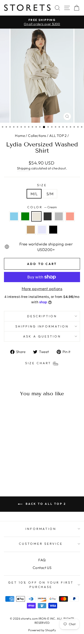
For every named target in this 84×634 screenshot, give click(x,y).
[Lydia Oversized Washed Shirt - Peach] (10, 469)
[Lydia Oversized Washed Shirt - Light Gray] (29, 464)
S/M (49, 193)
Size (42, 185)
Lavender (42, 229)
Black (53, 229)
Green (25, 216)
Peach (70, 216)
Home (20, 135)
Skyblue (14, 216)
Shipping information (42, 326)
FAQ (42, 560)
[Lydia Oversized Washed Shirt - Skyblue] (7, 464)
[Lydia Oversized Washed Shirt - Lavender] (21, 469)
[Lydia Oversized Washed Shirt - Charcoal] (23, 464)
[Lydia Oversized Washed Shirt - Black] (26, 469)
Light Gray (58, 216)
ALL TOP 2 (58, 135)
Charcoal (47, 216)
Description (42, 316)
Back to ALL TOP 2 (45, 503)
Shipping (23, 168)
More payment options (42, 288)
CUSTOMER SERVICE (41, 543)
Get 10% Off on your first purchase (40, 585)
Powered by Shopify (42, 630)
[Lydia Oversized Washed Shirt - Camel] (16, 469)
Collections (37, 135)
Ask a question (42, 336)
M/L (34, 193)
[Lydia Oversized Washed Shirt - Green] (13, 464)
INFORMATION (40, 529)
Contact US (42, 567)
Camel (30, 229)
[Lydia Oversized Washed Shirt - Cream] (18, 464)
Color (42, 207)
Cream (36, 216)
